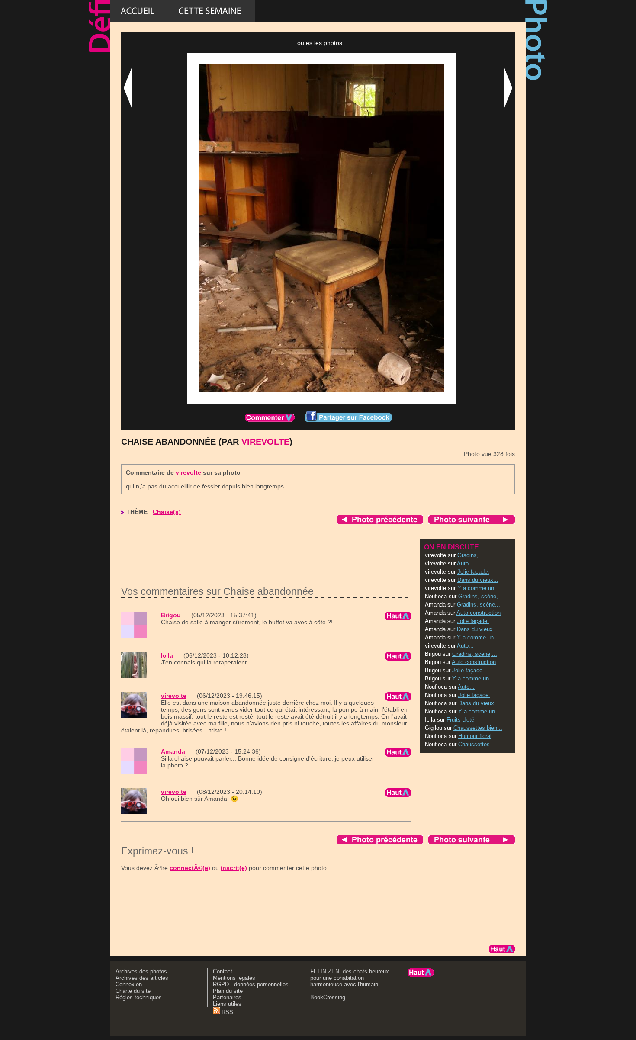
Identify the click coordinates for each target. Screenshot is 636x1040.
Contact (222, 971)
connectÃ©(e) (190, 867)
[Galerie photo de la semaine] (210, 11)
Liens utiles (227, 1004)
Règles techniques (139, 997)
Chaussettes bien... (477, 728)
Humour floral (474, 736)
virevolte (265, 441)
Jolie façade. (473, 571)
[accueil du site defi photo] (137, 11)
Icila (167, 655)
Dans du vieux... (477, 580)
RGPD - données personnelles (251, 984)
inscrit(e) (234, 867)
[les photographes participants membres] (404, 11)
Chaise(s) (167, 511)
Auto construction (478, 613)
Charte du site (133, 991)
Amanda (173, 751)
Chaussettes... (476, 744)
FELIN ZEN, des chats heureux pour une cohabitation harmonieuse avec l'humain (349, 978)
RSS (226, 1012)
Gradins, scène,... (480, 596)
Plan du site (228, 991)
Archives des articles (142, 978)
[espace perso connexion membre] (484, 11)
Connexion (129, 984)
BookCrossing (327, 997)
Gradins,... (470, 555)
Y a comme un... (478, 588)
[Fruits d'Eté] (310, 11)
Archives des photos (141, 971)
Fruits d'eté (460, 719)
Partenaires (227, 997)
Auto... (465, 563)
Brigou (171, 615)
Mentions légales (234, 978)
